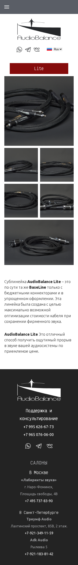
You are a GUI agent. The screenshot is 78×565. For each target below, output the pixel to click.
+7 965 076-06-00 (38, 434)
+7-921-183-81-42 (39, 554)
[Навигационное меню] (6, 6)
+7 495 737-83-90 (39, 501)
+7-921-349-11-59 (39, 533)
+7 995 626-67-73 (38, 426)
